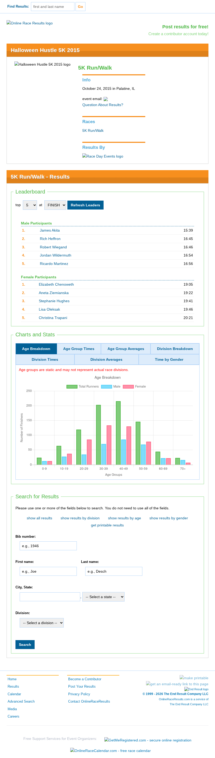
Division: (22, 613)
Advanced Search (21, 701)
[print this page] (194, 678)
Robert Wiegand (53, 247)
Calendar (14, 694)
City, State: (24, 587)
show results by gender (168, 518)
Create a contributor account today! (178, 34)
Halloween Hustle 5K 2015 (45, 50)
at (40, 205)
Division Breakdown (175, 349)
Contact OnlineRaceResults (89, 701)
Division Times (45, 359)
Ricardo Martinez (54, 264)
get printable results (107, 525)
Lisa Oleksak (49, 309)
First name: (24, 562)
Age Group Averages (126, 349)
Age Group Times (78, 349)
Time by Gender (169, 359)
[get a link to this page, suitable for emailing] (177, 684)
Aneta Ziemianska (54, 293)
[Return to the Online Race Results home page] (30, 23)
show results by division (80, 518)
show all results (39, 518)
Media (12, 709)
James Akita (50, 230)
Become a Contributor (84, 679)
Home (12, 679)
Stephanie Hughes (54, 301)
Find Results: (18, 6)
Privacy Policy (79, 694)
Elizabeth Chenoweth (56, 284)
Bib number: (25, 537)
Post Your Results (82, 686)
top (18, 205)
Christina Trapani (53, 318)
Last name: (90, 562)
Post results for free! (185, 26)
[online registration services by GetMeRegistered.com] (147, 738)
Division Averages (106, 359)
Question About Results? (102, 105)
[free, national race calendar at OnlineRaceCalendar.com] (110, 750)
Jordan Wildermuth (55, 255)
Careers (13, 716)
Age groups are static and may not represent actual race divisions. (74, 370)
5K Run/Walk (93, 130)
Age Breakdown (36, 349)
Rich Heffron (50, 239)
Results (13, 686)
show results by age (124, 518)
